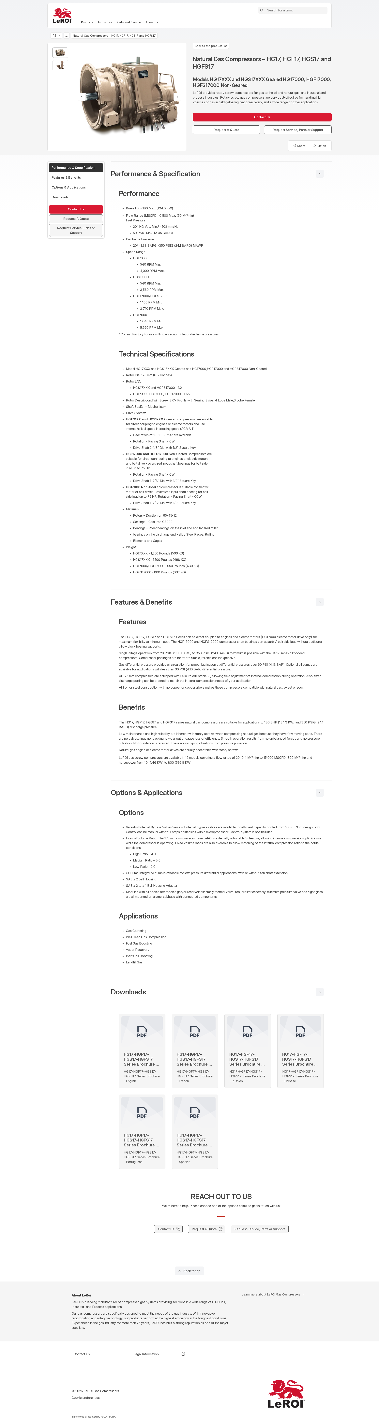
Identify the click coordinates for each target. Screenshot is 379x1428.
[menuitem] (87, 22)
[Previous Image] (82, 97)
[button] (221, 173)
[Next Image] (177, 97)
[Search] (261, 10)
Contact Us (82, 1354)
